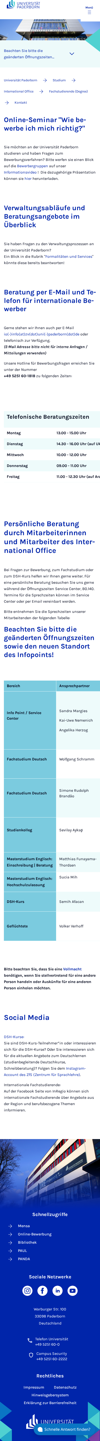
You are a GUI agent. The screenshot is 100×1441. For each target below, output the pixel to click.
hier (28, 178)
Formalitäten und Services (68, 256)
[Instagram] (27, 1290)
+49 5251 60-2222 (51, 1359)
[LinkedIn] (57, 1290)
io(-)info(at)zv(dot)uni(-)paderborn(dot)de (41, 334)
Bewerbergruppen (33, 166)
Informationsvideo (20, 172)
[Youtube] (72, 1290)
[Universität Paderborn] (50, 1421)
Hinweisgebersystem (50, 1395)
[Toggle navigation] (72, 54)
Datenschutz (65, 1387)
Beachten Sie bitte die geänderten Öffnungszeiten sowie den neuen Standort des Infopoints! (31, 54)
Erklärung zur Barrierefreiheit (50, 1402)
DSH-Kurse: (14, 1036)
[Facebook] (42, 1290)
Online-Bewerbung (34, 1234)
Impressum (34, 1387)
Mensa (24, 1226)
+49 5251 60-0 (47, 1344)
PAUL (22, 1250)
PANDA (24, 1259)
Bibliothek (27, 1242)
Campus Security (51, 1353)
